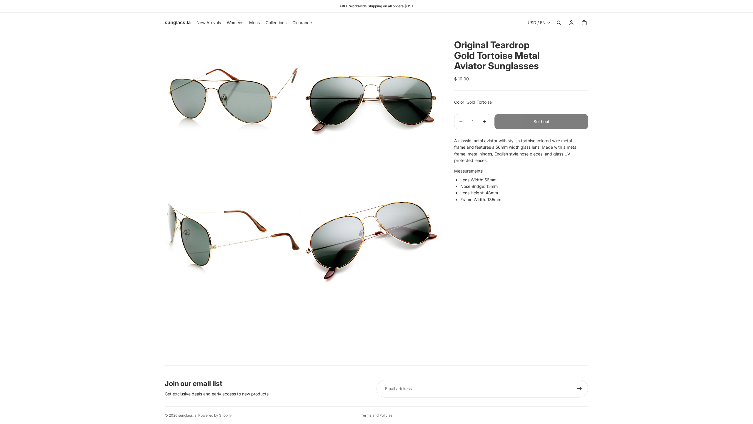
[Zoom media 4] (371, 239)
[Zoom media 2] (371, 101)
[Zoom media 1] (233, 101)
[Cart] (584, 22)
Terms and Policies (376, 415)
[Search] (558, 22)
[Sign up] (579, 388)
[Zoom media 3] (233, 239)
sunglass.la (187, 415)
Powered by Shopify (215, 415)
